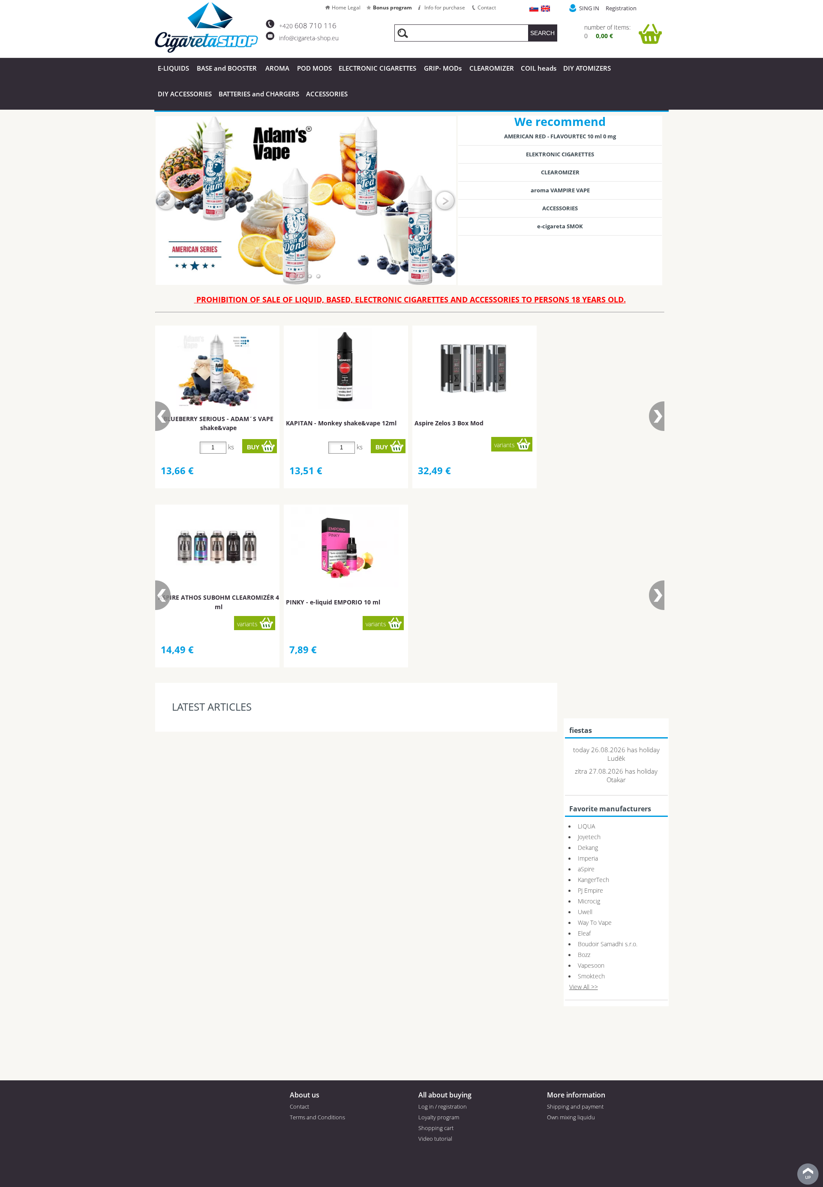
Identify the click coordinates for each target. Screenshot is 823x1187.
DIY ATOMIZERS (587, 68)
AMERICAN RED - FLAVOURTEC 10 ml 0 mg (560, 136)
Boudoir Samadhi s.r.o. (607, 944)
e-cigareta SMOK (560, 226)
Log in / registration (442, 1106)
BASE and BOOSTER (227, 68)
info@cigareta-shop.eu (309, 38)
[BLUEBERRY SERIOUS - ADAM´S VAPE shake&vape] (216, 368)
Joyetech (589, 837)
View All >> (583, 987)
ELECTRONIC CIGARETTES (377, 68)
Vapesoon (591, 965)
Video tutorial (435, 1138)
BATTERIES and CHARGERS (259, 94)
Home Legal (346, 7)
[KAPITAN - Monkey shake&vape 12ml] (345, 368)
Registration (621, 8)
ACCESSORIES (327, 94)
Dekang (588, 847)
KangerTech (593, 880)
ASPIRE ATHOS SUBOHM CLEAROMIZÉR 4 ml (218, 601)
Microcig (589, 901)
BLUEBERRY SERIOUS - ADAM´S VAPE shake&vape (218, 423)
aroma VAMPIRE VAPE (560, 190)
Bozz (584, 955)
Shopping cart (436, 1128)
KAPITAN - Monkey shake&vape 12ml (341, 423)
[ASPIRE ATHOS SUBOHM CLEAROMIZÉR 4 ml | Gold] (216, 547)
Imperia (588, 858)
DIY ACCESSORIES (185, 94)
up (808, 1174)
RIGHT (445, 200)
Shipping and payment (575, 1106)
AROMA (277, 68)
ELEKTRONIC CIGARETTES (560, 154)
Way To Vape (595, 922)
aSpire (586, 869)
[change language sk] (534, 9)
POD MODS (314, 68)
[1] (292, 276)
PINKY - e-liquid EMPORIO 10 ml (333, 602)
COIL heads (538, 68)
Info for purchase (444, 7)
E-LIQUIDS (173, 68)
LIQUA (586, 826)
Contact (487, 7)
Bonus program (392, 7)
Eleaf (584, 933)
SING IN (589, 8)
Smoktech (591, 976)
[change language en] (546, 9)
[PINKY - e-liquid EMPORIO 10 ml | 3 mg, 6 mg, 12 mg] (345, 547)
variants (504, 445)
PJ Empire (590, 890)
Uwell (585, 912)
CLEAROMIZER (491, 68)
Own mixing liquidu (571, 1117)
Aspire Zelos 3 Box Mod (449, 423)
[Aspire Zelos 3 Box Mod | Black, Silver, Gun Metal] (473, 368)
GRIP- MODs (443, 68)
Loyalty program (438, 1117)
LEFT (166, 200)
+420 (307, 26)
